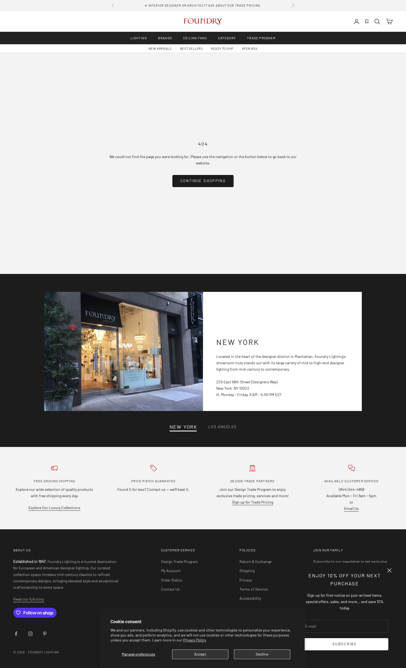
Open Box (249, 48)
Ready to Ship (222, 48)
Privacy (245, 580)
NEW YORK (183, 426)
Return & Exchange (255, 561)
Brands (165, 38)
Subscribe (345, 644)
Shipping (247, 570)
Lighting (138, 38)
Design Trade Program (179, 561)
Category (227, 38)
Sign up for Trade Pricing (252, 502)
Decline (262, 654)
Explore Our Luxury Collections (54, 507)
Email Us (351, 508)
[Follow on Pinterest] (45, 633)
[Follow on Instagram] (30, 633)
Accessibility (250, 598)
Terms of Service (253, 589)
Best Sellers (191, 48)
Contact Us (170, 589)
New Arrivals (160, 48)
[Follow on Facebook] (16, 633)
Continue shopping (203, 181)
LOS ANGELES (222, 426)
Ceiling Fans (195, 38)
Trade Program (261, 38)
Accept (200, 654)
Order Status (171, 580)
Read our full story (28, 599)
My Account (171, 570)
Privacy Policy (194, 640)
